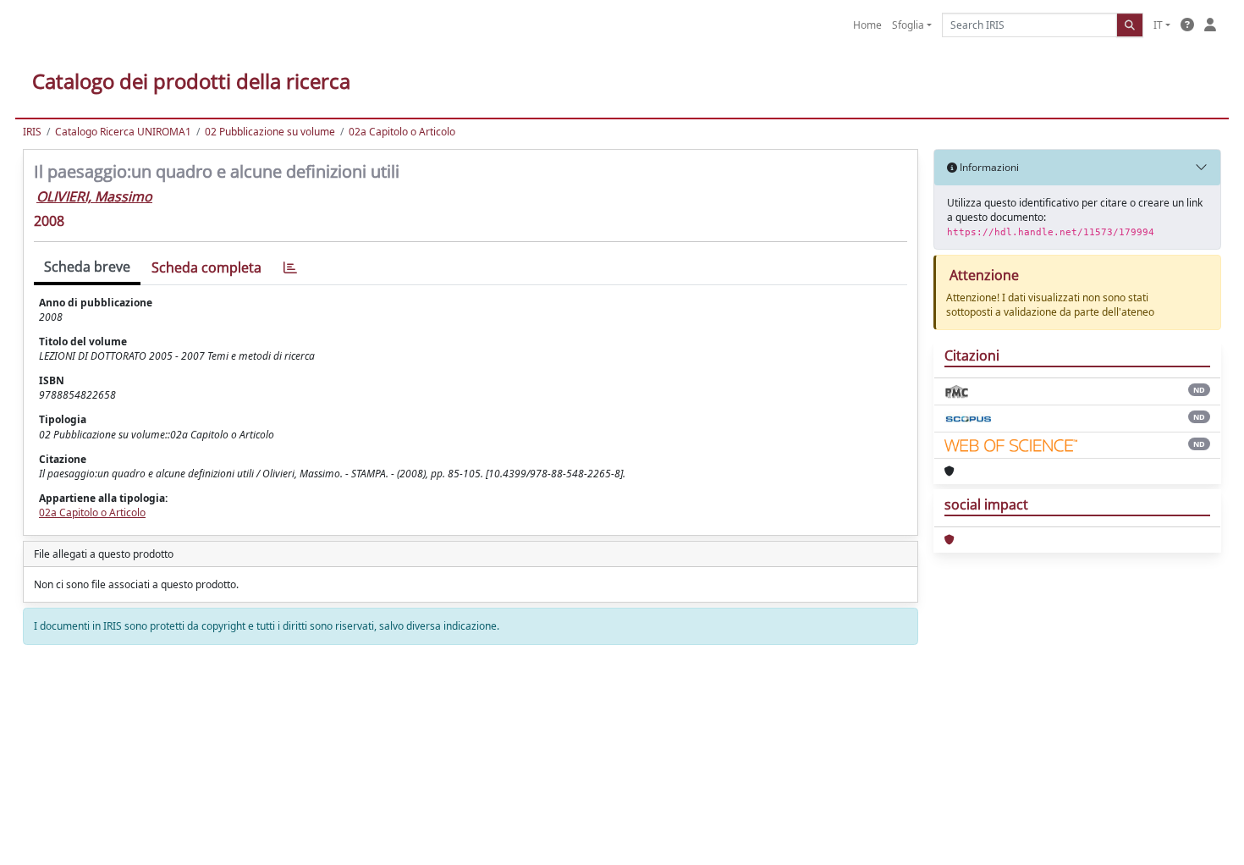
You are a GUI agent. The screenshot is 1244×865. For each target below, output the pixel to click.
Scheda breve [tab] (87, 266)
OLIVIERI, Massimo (94, 196)
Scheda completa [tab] (206, 267)
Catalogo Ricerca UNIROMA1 (123, 131)
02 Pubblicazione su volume (270, 131)
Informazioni (988, 167)
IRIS (32, 131)
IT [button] (1158, 25)
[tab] (290, 268)
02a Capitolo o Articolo (402, 131)
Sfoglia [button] (908, 25)
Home (867, 25)
